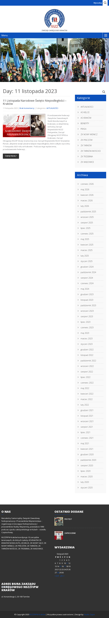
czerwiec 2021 (87, 438)
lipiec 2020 (85, 471)
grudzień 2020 (87, 454)
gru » (62, 575)
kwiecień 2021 (87, 449)
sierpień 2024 (87, 277)
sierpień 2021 (87, 426)
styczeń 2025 (87, 261)
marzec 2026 (87, 200)
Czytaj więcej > (11, 156)
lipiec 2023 (85, 322)
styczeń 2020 (87, 487)
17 (65, 566)
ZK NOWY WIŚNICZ (89, 134)
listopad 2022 (87, 355)
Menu (4, 35)
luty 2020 (85, 482)
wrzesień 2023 (87, 311)
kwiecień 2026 (87, 195)
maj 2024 (85, 288)
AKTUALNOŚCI (52, 108)
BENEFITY (85, 123)
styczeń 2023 (87, 344)
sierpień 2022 (87, 371)
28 (58, 572)
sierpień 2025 (87, 222)
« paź (56, 575)
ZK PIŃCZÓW (86, 140)
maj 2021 (85, 443)
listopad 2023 (87, 300)
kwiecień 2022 (87, 393)
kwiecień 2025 (87, 244)
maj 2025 (85, 239)
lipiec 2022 (85, 377)
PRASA (83, 129)
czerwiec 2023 (87, 327)
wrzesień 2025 (87, 217)
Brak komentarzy (27, 108)
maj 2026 (85, 189)
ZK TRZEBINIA (87, 156)
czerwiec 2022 (87, 382)
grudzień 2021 (87, 410)
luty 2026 (85, 206)
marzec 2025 (87, 250)
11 (67, 563)
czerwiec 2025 (87, 233)
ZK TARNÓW (86, 145)
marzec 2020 (87, 476)
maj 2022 (85, 388)
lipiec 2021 (85, 432)
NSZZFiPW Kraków (38, 614)
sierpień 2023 (87, 316)
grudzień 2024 (87, 266)
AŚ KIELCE (85, 112)
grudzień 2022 (87, 349)
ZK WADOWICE (87, 162)
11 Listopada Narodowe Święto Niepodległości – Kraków (34, 102)
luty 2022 (85, 404)
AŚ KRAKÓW (86, 117)
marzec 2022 (87, 399)
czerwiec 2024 (87, 283)
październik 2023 (88, 305)
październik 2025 (88, 211)
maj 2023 (85, 333)
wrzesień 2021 (87, 421)
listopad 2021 (87, 415)
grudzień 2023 (87, 294)
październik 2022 (88, 360)
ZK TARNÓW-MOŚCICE (91, 151)
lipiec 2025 (85, 228)
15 (60, 566)
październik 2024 (88, 272)
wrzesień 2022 (87, 366)
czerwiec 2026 (87, 184)
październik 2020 (88, 460)
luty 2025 (85, 255)
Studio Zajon (89, 614)
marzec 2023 (87, 338)
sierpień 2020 (87, 465)
